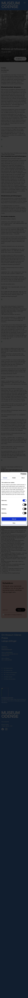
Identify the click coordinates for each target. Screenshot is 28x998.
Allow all (14, 519)
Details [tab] (14, 477)
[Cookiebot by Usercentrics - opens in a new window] (20, 474)
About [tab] (22, 477)
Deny (14, 523)
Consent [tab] (5, 477)
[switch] (24, 505)
